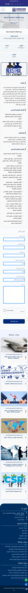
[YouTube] (12, 4)
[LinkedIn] (17, 4)
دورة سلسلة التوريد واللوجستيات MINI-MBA (16, 546)
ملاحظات (23, 284)
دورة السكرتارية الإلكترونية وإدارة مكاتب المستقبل (14, 575)
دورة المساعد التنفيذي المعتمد (19, 557)
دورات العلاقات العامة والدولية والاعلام (14, 38)
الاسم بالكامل (22, 236)
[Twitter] (20, 4)
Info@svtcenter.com (14, 1)
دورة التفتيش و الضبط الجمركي (19, 554)
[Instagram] (15, 4)
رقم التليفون (22, 252)
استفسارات (24, 533)
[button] (26, 584)
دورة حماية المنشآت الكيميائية (19, 567)
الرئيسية (21, 20)
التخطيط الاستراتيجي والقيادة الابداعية (17, 570)
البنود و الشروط (23, 536)
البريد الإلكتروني (21, 244)
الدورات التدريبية (23, 528)
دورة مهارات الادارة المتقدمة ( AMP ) (18, 573)
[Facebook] (22, 4)
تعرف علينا (24, 530)
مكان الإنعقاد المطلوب (20, 260)
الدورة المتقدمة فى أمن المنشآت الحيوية (17, 552)
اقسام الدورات (13, 20)
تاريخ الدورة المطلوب (20, 268)
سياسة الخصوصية (22, 538)
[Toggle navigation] (3, 9)
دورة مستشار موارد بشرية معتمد (19, 578)
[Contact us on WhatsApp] (26, 579)
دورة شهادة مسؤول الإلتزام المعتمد (18, 559)
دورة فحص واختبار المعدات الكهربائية (18, 549)
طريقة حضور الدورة (21, 276)
